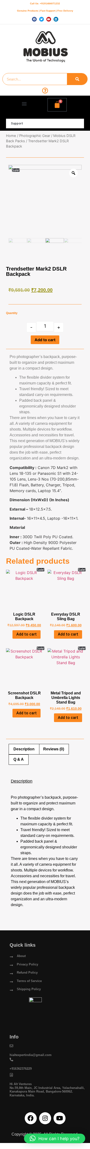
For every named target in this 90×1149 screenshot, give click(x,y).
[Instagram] (45, 1118)
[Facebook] (31, 1118)
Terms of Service (29, 981)
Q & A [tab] (18, 759)
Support (17, 123)
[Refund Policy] (11, 974)
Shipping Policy (29, 989)
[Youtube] (60, 1118)
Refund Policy (27, 972)
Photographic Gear (34, 136)
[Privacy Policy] (11, 965)
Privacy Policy (27, 964)
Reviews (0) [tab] (53, 749)
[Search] (77, 79)
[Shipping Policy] (11, 990)
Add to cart (45, 339)
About (21, 956)
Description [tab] (24, 749)
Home (11, 136)
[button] (24, 104)
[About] (11, 957)
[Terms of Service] (11, 982)
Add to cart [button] (26, 634)
